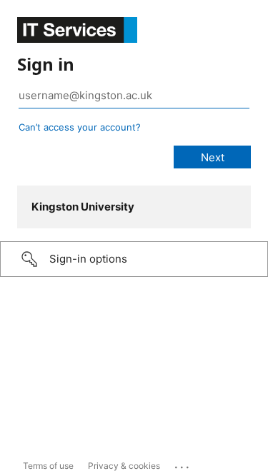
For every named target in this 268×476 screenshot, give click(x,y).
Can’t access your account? (80, 127)
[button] (134, 259)
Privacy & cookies (124, 465)
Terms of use (48, 465)
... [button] (183, 464)
